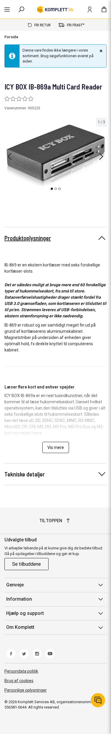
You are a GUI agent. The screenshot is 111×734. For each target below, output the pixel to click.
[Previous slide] (9, 156)
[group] (55, 155)
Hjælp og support (25, 613)
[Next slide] (101, 156)
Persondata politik (21, 671)
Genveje (15, 585)
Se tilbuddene (26, 564)
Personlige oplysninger (25, 690)
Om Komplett (20, 627)
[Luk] (100, 51)
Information (19, 599)
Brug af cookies (18, 680)
